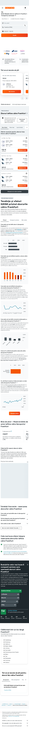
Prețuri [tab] (5, 220)
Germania (4, 705)
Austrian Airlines (12, 610)
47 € (2, 14)
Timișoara (19, 229)
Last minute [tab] (20, 127)
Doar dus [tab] (12, 127)
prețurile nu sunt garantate (13, 716)
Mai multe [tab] (24, 220)
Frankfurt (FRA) (7, 690)
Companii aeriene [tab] (14, 220)
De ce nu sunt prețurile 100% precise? (12, 726)
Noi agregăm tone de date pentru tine (12, 723)
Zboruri (11, 703)
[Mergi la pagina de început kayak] (9, 8)
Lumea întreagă (17, 703)
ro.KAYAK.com (5, 703)
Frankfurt (9, 705)
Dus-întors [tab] (4, 127)
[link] (14, 413)
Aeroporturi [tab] (6, 679)
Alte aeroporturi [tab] (15, 679)
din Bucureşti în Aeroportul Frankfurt (14, 232)
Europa (23, 703)
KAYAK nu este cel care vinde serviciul (12, 720)
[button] (2, 7)
